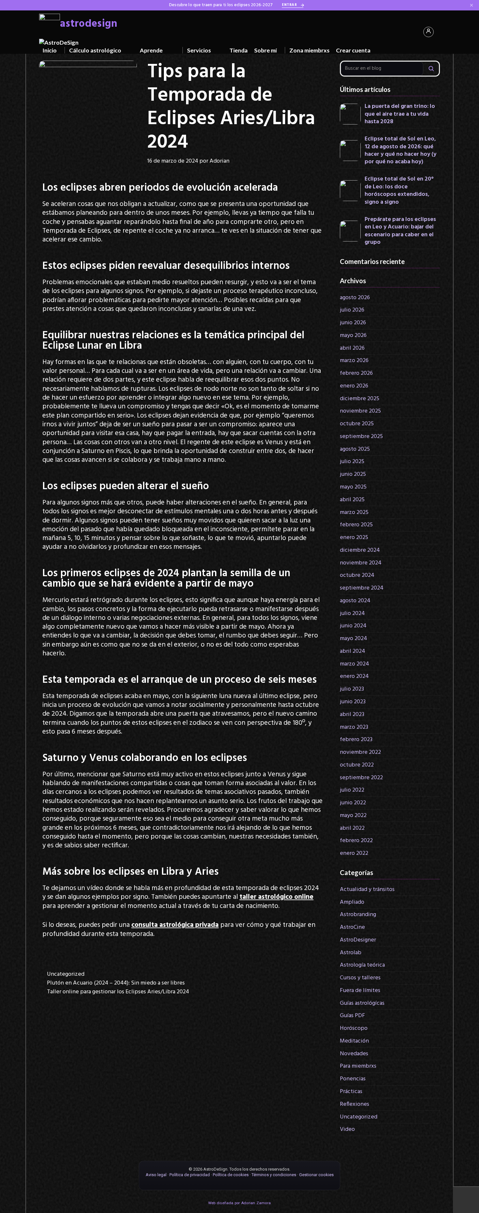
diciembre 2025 (359, 398)
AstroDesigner (358, 940)
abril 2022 (352, 828)
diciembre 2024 (360, 550)
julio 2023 (352, 689)
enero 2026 (354, 386)
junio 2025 (353, 474)
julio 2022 (352, 790)
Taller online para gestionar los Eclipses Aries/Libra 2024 (118, 992)
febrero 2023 (356, 739)
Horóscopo (354, 1028)
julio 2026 (352, 310)
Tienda (238, 50)
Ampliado (352, 902)
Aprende (151, 50)
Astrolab (350, 952)
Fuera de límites (360, 990)
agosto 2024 (355, 601)
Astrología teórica (362, 965)
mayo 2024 (353, 638)
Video (347, 1129)
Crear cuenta (353, 50)
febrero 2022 (356, 840)
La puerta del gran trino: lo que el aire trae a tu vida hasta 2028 (400, 114)
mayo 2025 (353, 487)
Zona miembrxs (309, 50)
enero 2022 (354, 853)
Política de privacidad (189, 1174)
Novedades (354, 1054)
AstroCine (352, 927)
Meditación (354, 1041)
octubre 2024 (357, 575)
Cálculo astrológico (95, 50)
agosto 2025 (355, 449)
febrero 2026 (356, 373)
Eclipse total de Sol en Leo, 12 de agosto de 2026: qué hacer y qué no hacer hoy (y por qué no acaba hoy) (400, 150)
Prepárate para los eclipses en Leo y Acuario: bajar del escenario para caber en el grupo (400, 231)
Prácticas (351, 1091)
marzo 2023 (354, 727)
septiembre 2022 (361, 777)
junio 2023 (353, 702)
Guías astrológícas (362, 1003)
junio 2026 (353, 323)
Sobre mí (265, 50)
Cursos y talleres (360, 978)
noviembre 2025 (360, 411)
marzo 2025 (354, 512)
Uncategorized (65, 974)
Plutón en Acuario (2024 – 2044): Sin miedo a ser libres (116, 983)
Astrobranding (358, 914)
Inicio (49, 50)
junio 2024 (353, 626)
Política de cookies (231, 1174)
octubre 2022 (357, 765)
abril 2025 (352, 499)
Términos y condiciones (274, 1174)
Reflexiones (354, 1104)
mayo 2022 (353, 815)
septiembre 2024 (362, 588)
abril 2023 (352, 714)
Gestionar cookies (316, 1174)
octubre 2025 (357, 424)
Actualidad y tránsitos (367, 889)
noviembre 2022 (360, 752)
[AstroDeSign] (59, 42)
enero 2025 (354, 537)
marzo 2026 (354, 360)
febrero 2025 (356, 525)
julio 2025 (352, 461)
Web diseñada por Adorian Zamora (239, 1203)
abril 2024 (352, 651)
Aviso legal (156, 1174)
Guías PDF (352, 1015)
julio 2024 (352, 613)
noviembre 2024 (361, 563)
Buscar (431, 69)
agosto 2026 (355, 297)
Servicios (199, 50)
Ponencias (353, 1079)
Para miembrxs (358, 1066)
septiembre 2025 (361, 436)
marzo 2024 (354, 664)
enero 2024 (354, 676)
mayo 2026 (353, 335)
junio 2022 (353, 803)
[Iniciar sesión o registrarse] (428, 32)
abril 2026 (352, 348)
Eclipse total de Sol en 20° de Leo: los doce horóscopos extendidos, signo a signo (399, 190)
